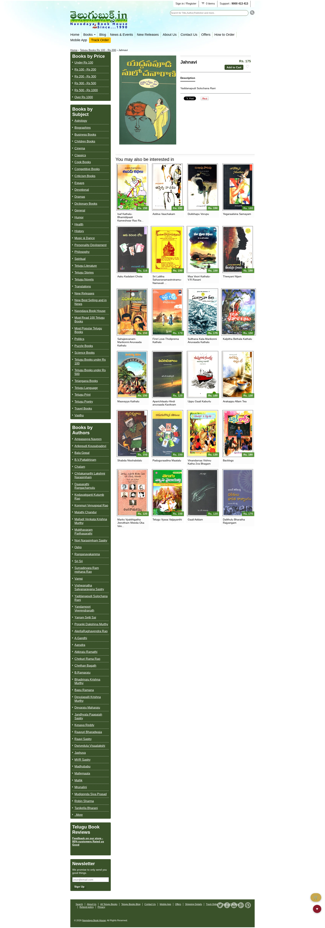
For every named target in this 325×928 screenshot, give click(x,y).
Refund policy (87, 907)
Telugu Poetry (83, 401)
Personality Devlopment (90, 245)
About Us (170, 35)
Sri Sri (78, 561)
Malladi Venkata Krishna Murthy (90, 521)
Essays (79, 183)
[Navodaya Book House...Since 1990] (98, 26)
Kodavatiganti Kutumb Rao (89, 496)
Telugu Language (86, 387)
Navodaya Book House (90, 311)
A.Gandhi (80, 638)
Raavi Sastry (83, 739)
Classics (80, 155)
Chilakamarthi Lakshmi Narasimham (89, 475)
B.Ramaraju (82, 672)
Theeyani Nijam (232, 276)
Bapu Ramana (84, 690)
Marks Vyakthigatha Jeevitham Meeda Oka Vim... (130, 522)
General (79, 210)
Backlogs (228, 460)
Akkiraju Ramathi (85, 651)
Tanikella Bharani (86, 808)
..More (78, 814)
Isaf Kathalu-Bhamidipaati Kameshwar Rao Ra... (130, 217)
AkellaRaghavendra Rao (91, 631)
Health (78, 224)
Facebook (227, 905)
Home (74, 35)
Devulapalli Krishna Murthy (87, 698)
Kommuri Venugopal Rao (91, 505)
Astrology (80, 120)
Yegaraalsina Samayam (237, 213)
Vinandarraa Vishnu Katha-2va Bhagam (199, 462)
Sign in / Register (185, 3)
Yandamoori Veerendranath (84, 608)
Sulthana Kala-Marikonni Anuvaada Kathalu (202, 340)
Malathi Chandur (85, 512)
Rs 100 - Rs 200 (85, 69)
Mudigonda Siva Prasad (90, 794)
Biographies (82, 127)
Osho (78, 547)
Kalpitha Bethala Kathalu (237, 338)
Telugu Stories (84, 272)
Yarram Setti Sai (85, 617)
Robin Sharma (84, 801)
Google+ (241, 905)
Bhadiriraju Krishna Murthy (87, 681)
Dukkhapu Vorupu (198, 213)
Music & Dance (84, 238)
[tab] (187, 78)
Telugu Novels (84, 279)
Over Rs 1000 (83, 97)
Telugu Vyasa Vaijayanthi (167, 519)
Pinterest (248, 905)
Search (79, 904)
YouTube (234, 905)
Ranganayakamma (87, 554)
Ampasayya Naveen (88, 439)
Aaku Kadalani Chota (129, 276)
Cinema (79, 148)
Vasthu (79, 415)
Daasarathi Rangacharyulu (84, 486)
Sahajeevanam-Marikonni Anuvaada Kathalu (129, 342)
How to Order (224, 35)
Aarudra (79, 645)
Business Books (85, 134)
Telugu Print (82, 394)
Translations (82, 286)
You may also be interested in (144, 159)
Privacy (101, 907)
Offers (205, 35)
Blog (102, 35)
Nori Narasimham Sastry (90, 540)
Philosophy (82, 251)
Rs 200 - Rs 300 (85, 76)
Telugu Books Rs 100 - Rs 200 (98, 50)
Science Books (84, 352)
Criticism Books (84, 176)
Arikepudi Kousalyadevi (90, 446)
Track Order (100, 40)
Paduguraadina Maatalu (167, 460)
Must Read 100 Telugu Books (89, 319)
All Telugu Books (108, 904)
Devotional (81, 189)
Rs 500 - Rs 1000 (86, 90)
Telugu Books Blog (130, 904)
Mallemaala (82, 773)
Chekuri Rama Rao (87, 658)
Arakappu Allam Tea (235, 401)
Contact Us (189, 35)
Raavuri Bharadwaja (88, 732)
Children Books (84, 141)
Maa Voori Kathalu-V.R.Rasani (199, 278)
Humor (79, 217)
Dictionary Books (85, 203)
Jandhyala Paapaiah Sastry (88, 716)
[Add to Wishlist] (247, 66)
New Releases (148, 35)
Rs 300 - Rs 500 (85, 83)
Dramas (79, 196)
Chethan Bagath (85, 665)
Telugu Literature (85, 265)
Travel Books (83, 408)
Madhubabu (82, 766)
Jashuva (80, 752)
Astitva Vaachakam (164, 213)
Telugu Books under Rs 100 (90, 361)
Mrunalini (80, 787)
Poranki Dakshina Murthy (91, 624)
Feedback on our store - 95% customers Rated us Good (88, 841)
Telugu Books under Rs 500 (90, 372)
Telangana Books (86, 381)
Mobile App (78, 40)
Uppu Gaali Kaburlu (199, 401)
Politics (79, 339)
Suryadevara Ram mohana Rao (86, 569)
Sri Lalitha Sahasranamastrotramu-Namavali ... (167, 279)
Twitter (220, 905)
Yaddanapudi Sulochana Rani (91, 598)
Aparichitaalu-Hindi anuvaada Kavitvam (164, 403)
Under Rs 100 (83, 62)
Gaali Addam (195, 519)
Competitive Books (87, 169)
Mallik (78, 780)
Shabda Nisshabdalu (129, 460)
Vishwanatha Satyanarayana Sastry (89, 587)
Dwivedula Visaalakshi (89, 745)
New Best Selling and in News (90, 302)
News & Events (121, 35)
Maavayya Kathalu (128, 401)
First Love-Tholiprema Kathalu (166, 340)
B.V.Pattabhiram (85, 459)
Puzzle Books (83, 346)
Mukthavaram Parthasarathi (83, 531)
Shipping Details (193, 904)
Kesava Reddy (84, 725)
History (79, 231)
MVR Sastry (82, 759)
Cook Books (82, 162)
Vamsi (78, 578)
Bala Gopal (82, 452)
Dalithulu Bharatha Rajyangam (234, 521)
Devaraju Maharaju (87, 707)
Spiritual (80, 258)
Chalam (79, 466)
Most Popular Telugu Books (88, 330)
